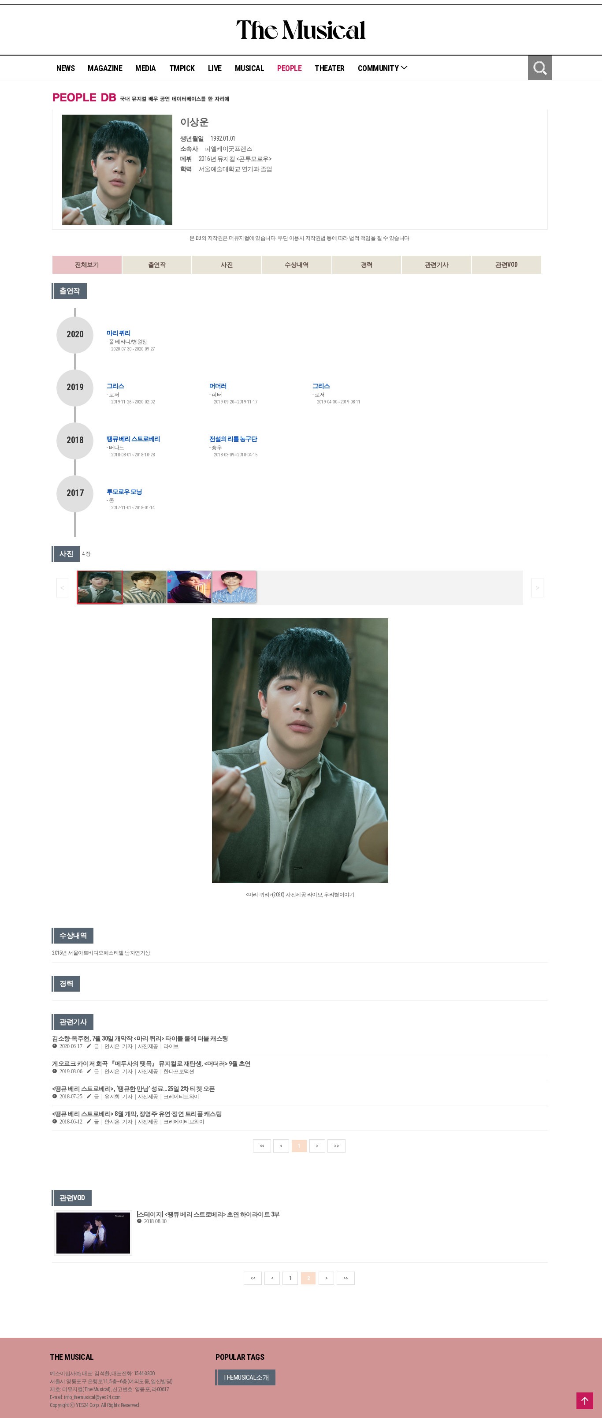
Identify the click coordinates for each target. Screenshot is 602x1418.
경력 (367, 264)
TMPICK (182, 68)
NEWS (65, 68)
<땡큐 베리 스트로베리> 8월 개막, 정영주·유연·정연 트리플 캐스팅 (137, 1113)
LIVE (215, 68)
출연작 (157, 264)
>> (336, 1146)
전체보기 (87, 264)
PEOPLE (289, 68)
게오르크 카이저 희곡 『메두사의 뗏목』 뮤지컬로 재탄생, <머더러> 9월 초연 (151, 1063)
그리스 (115, 385)
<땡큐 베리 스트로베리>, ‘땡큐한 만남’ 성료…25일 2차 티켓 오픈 (133, 1088)
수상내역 (296, 264)
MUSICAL (249, 68)
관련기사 (437, 264)
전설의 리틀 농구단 (233, 438)
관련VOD (506, 264)
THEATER (330, 68)
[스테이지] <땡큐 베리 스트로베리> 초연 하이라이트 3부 (208, 1214)
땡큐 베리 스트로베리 (133, 438)
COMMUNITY (379, 68)
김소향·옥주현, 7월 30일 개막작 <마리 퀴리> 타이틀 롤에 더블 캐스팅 (140, 1038)
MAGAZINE (105, 68)
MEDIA (145, 68)
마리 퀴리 (118, 332)
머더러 (218, 385)
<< (262, 1146)
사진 (227, 264)
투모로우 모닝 (124, 491)
